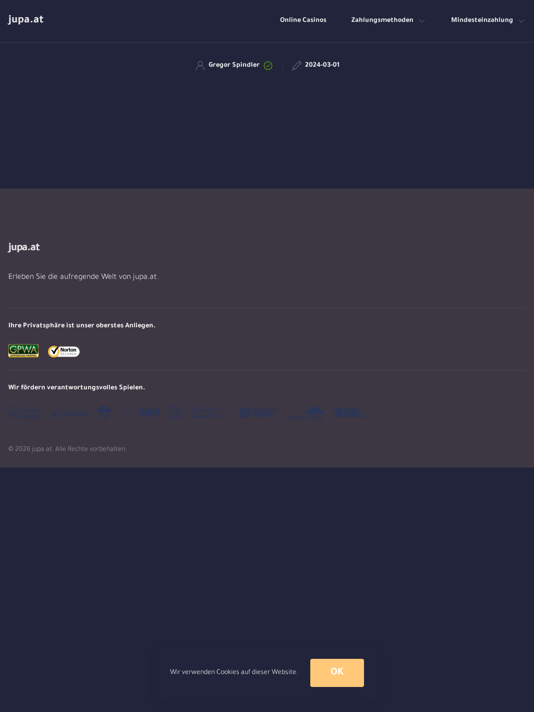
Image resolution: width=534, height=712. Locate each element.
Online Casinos (303, 20)
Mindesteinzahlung (482, 20)
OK (337, 673)
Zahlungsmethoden (382, 20)
